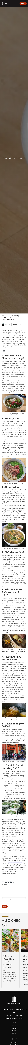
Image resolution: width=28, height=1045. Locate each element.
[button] (23, 3)
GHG (6, 869)
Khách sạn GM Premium (15, 862)
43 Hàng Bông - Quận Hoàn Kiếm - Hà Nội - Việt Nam (14, 1011)
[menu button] (6, 3)
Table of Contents (10, 351)
